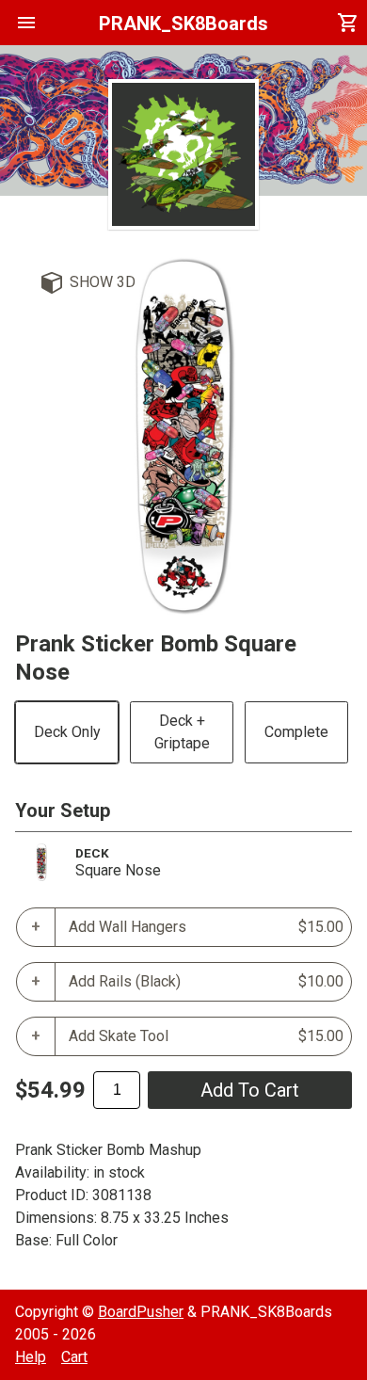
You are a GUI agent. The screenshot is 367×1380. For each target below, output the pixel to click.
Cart (74, 1357)
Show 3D (103, 282)
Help (30, 1357)
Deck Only (67, 732)
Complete (296, 732)
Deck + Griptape (182, 732)
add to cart (249, 1090)
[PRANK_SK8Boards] (183, 154)
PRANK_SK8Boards (183, 23)
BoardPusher (141, 1312)
